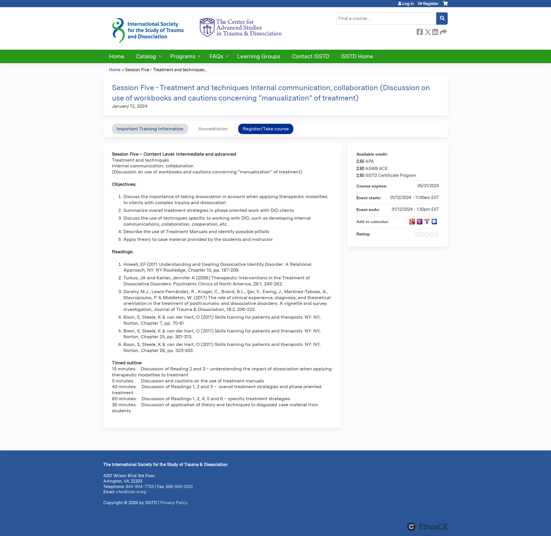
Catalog (146, 56)
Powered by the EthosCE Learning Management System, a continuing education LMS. (427, 527)
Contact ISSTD (310, 56)
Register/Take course (266, 128)
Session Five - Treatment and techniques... (166, 69)
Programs (182, 56)
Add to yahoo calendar (419, 222)
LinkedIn (435, 31)
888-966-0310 (179, 486)
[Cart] (445, 5)
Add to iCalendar (427, 221)
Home (116, 56)
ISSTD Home (357, 56)
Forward (443, 31)
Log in (408, 3)
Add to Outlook (434, 222)
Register (431, 3)
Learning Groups (258, 56)
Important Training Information (150, 128)
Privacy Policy (174, 502)
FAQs (216, 56)
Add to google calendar (412, 222)
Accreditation (213, 128)
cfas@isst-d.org (131, 491)
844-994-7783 (140, 486)
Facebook (419, 31)
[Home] (196, 28)
